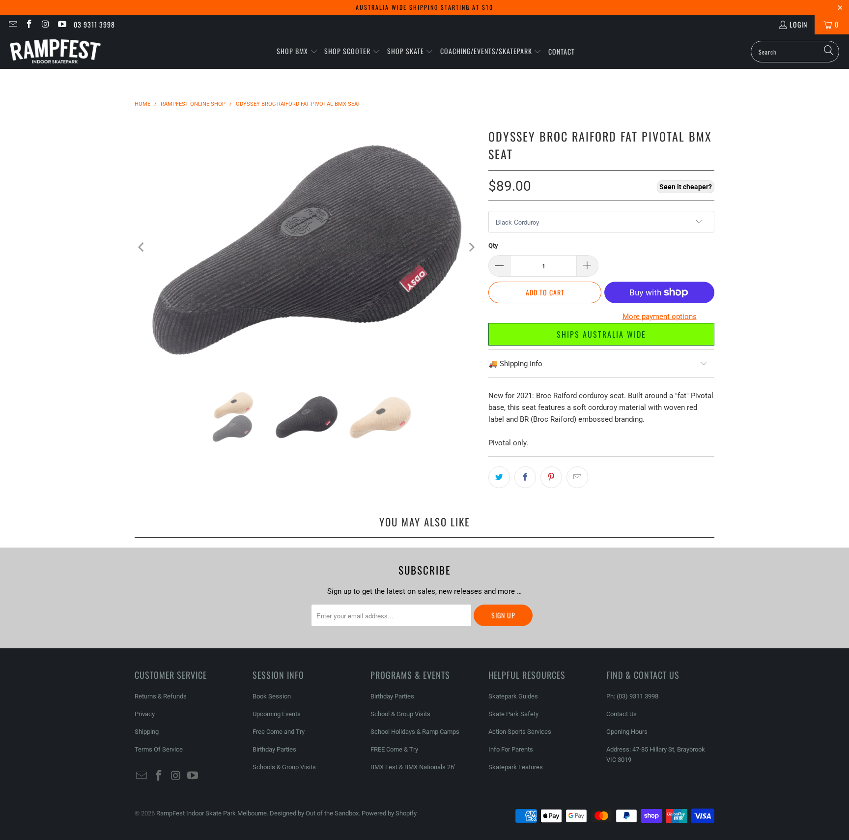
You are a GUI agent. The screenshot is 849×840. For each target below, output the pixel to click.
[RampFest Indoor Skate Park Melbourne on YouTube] (62, 24)
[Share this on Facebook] (525, 477)
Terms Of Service (159, 749)
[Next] (471, 247)
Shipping (147, 731)
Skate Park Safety (513, 714)
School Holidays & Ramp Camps (414, 731)
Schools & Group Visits (284, 767)
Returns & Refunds (161, 696)
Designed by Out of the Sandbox (314, 813)
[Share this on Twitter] (499, 477)
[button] (297, 51)
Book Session (272, 696)
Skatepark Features (515, 767)
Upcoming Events (277, 714)
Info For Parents (510, 749)
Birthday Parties (274, 749)
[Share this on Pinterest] (551, 477)
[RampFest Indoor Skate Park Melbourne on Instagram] (45, 24)
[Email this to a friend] (577, 477)
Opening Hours (627, 731)
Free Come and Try (279, 731)
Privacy (145, 714)
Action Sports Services (519, 731)
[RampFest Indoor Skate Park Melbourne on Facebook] (29, 24)
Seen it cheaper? (685, 187)
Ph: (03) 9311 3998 (632, 696)
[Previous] (142, 247)
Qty (493, 245)
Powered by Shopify (389, 813)
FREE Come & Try (394, 749)
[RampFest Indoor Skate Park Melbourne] (55, 51)
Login (798, 24)
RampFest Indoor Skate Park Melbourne (211, 813)
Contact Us (621, 714)
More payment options (660, 316)
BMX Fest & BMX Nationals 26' (412, 767)
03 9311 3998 (94, 24)
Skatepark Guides (513, 696)
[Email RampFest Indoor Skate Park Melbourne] (12, 24)
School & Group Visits (400, 714)
